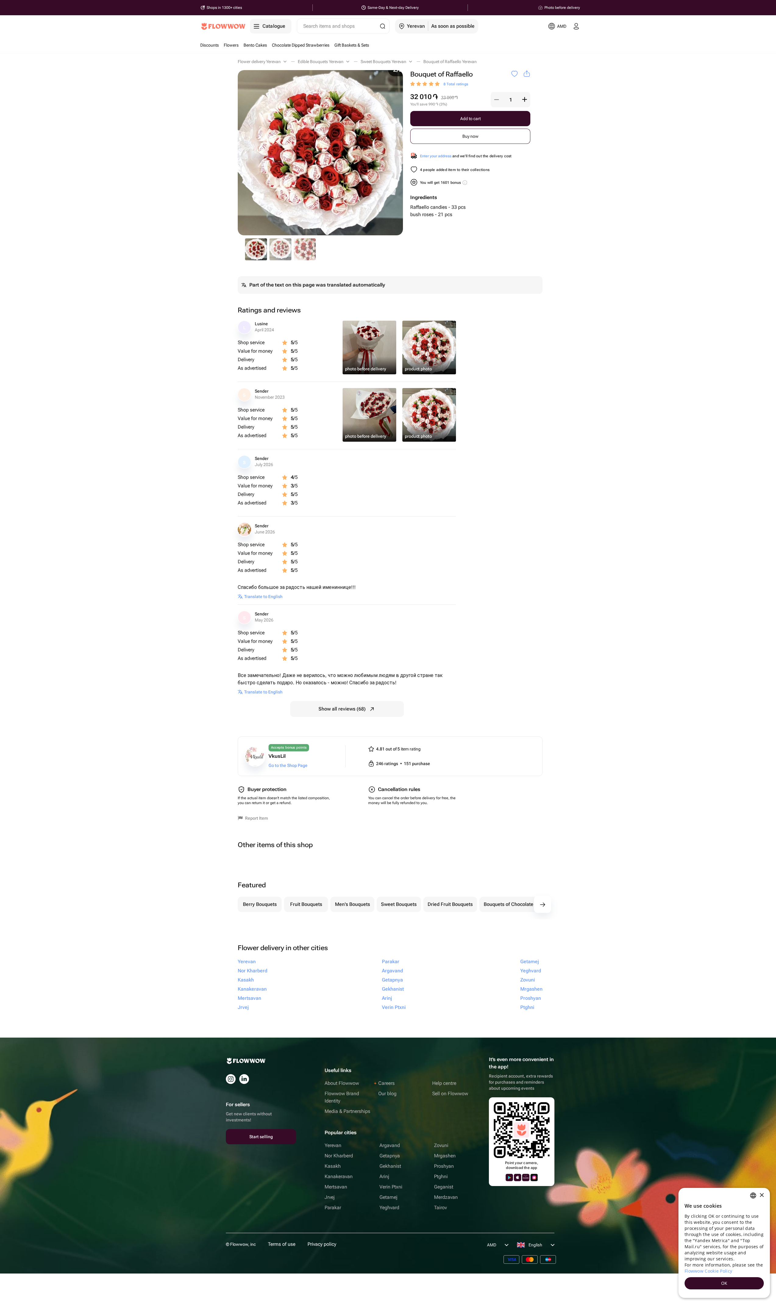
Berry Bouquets (260, 904)
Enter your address (435, 156)
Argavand (389, 1145)
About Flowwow (342, 1083)
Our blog (387, 1093)
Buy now (470, 136)
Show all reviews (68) (342, 709)
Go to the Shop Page (288, 765)
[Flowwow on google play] (509, 1177)
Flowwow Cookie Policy (708, 1271)
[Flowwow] (223, 26)
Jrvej (330, 1197)
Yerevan (333, 1145)
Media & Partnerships (347, 1111)
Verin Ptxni (390, 1187)
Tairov (440, 1207)
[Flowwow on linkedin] (244, 1079)
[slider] (425, 84)
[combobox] (753, 1195)
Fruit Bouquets (306, 904)
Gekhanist (390, 1166)
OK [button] (724, 1283)
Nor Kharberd (339, 1156)
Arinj (384, 1176)
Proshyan (444, 1166)
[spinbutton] (510, 99)
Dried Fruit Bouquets (450, 904)
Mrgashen (445, 1156)
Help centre (444, 1083)
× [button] (761, 1195)
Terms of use (281, 1244)
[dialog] (724, 1243)
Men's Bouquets (352, 904)
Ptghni (441, 1176)
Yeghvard (389, 1207)
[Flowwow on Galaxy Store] (534, 1177)
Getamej (388, 1197)
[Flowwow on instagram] (231, 1079)
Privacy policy (322, 1244)
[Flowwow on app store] (517, 1177)
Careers (386, 1083)
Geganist (443, 1187)
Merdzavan (446, 1197)
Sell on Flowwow (450, 1093)
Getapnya (389, 1156)
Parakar (333, 1207)
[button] (496, 99)
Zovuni (441, 1145)
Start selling (261, 1136)
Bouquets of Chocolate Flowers (518, 904)
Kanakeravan (339, 1176)
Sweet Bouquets (399, 904)
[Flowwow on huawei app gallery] (525, 1177)
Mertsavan (336, 1187)
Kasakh (333, 1166)
